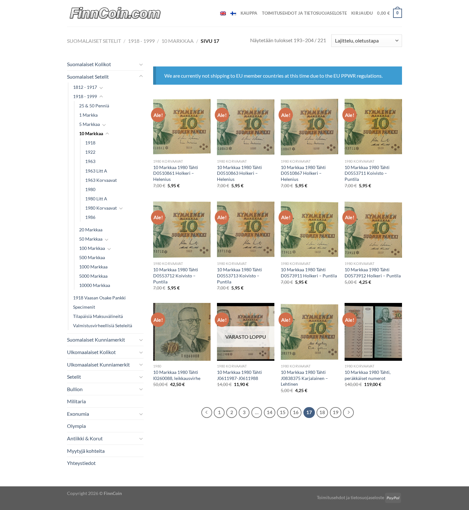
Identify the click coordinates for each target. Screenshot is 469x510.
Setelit (74, 377)
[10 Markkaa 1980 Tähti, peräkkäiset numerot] (373, 331)
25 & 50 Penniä (94, 105)
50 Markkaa (90, 239)
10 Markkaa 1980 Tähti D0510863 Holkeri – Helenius (239, 173)
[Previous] (206, 412)
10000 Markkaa (94, 285)
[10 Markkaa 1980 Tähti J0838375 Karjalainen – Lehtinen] (309, 331)
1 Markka (88, 115)
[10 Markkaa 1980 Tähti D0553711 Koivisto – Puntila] (373, 127)
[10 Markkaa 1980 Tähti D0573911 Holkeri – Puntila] (309, 229)
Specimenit (84, 307)
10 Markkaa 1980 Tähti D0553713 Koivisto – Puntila (239, 275)
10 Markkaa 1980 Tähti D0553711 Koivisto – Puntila (367, 173)
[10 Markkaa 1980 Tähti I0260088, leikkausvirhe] (182, 331)
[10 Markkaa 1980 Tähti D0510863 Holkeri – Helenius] (245, 127)
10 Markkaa (177, 41)
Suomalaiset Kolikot (89, 64)
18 (322, 412)
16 (296, 412)
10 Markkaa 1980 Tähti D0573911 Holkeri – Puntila (309, 272)
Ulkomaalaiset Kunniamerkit (98, 364)
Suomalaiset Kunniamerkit (96, 339)
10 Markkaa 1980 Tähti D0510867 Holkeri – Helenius (303, 173)
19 (336, 412)
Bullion (75, 389)
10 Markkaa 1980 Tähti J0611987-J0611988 (239, 375)
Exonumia (78, 414)
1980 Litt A (96, 198)
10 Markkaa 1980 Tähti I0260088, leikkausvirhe (176, 375)
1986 (90, 217)
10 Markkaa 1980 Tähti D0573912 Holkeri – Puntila (373, 272)
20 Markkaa (90, 229)
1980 (90, 189)
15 (283, 412)
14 (269, 412)
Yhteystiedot (81, 463)
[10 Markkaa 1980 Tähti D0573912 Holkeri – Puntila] (373, 229)
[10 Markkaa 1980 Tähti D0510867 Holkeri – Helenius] (309, 127)
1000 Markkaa (93, 266)
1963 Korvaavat (101, 180)
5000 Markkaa (93, 276)
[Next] (348, 412)
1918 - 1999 (141, 41)
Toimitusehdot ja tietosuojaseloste (304, 13)
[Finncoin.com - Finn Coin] (115, 13)
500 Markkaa (92, 257)
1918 (90, 142)
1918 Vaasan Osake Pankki (99, 297)
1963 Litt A (96, 171)
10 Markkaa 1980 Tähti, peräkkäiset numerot (368, 375)
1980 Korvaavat (101, 208)
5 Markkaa (89, 124)
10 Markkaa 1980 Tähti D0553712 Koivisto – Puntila (175, 275)
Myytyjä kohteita (86, 451)
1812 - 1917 (85, 87)
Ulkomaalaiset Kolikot (91, 352)
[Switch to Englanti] (223, 13)
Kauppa (249, 13)
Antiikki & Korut (85, 438)
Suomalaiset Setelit (94, 41)
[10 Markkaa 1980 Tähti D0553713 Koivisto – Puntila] (245, 229)
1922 (90, 152)
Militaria (76, 401)
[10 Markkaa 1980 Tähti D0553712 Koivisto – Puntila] (182, 229)
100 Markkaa (92, 248)
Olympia (76, 426)
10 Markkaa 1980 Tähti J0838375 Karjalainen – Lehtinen (304, 378)
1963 (90, 161)
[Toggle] (141, 64)
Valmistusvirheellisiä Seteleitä (102, 325)
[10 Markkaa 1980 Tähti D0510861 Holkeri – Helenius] (182, 127)
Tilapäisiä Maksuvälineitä (98, 316)
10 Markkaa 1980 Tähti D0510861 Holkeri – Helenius (175, 173)
